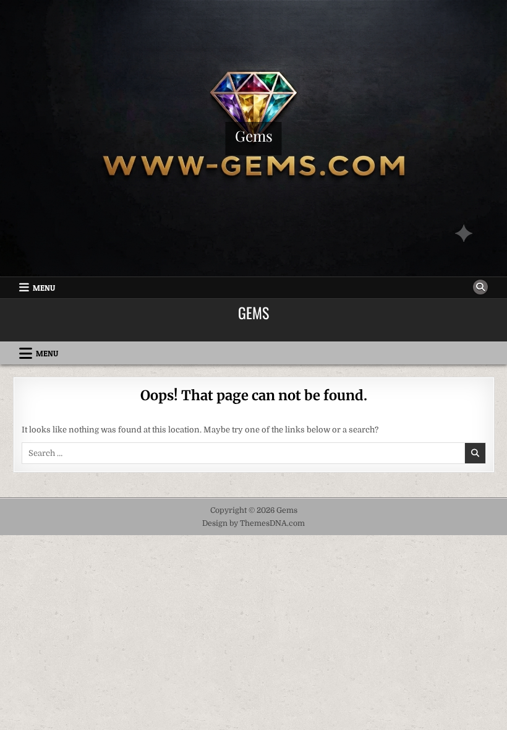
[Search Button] (480, 287)
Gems (254, 135)
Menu (44, 288)
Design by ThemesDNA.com (253, 523)
